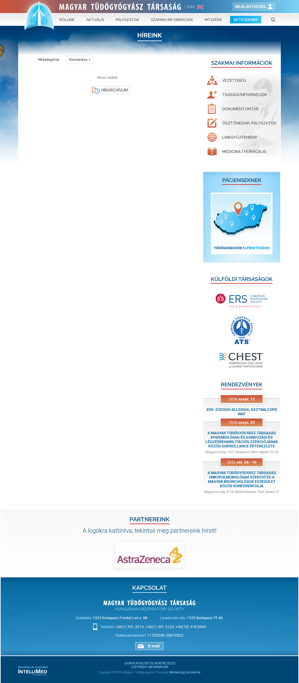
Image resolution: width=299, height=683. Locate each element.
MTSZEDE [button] (213, 20)
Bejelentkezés (250, 6)
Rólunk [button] (67, 20)
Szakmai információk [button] (172, 20)
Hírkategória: (49, 60)
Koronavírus (78, 60)
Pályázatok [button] (127, 20)
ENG (191, 7)
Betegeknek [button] (246, 20)
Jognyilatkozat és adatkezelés (149, 663)
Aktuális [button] (95, 20)
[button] (209, 223)
